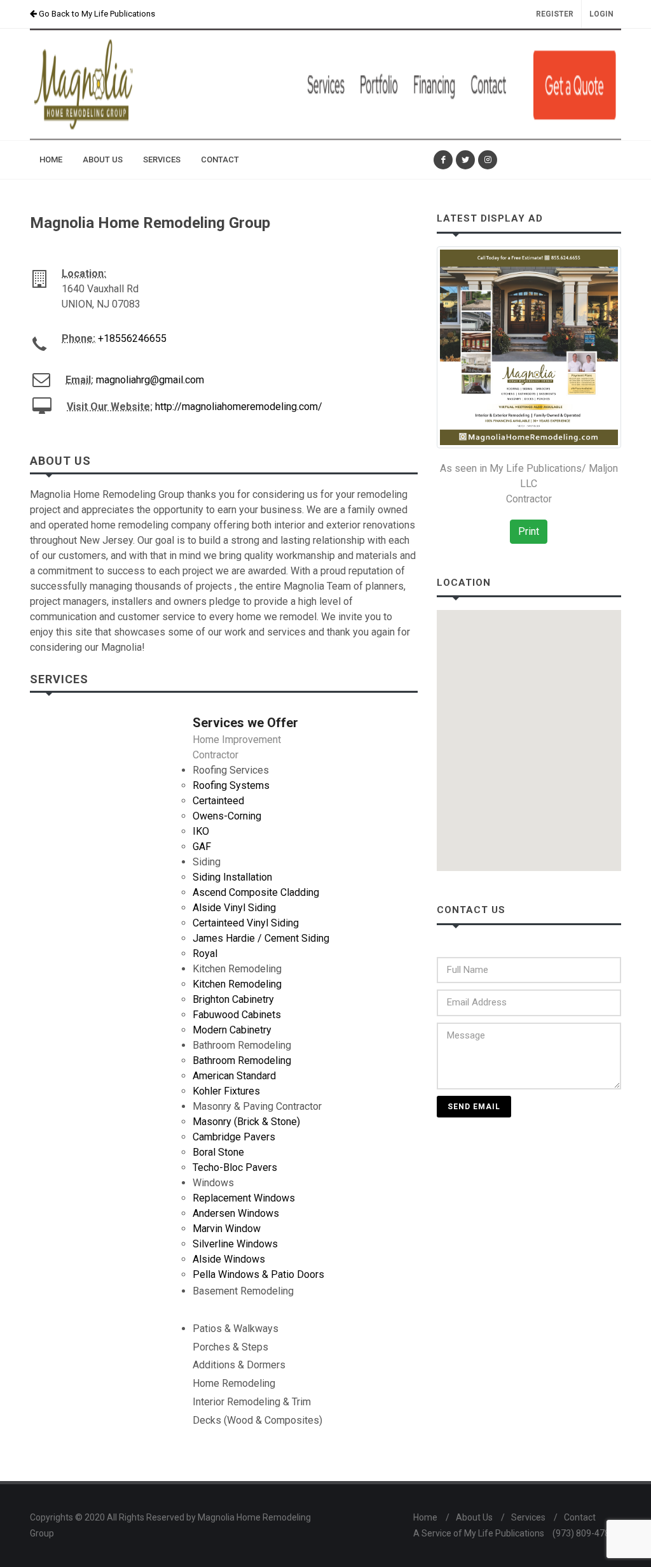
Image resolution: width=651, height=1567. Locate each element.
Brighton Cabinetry (233, 999)
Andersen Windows (236, 1213)
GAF (202, 846)
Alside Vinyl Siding (234, 908)
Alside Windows (229, 1259)
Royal (205, 953)
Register (554, 14)
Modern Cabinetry (232, 1030)
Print (528, 531)
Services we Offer (245, 722)
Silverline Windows (235, 1244)
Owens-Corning (227, 816)
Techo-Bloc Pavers (235, 1167)
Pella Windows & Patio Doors (258, 1274)
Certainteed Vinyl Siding (246, 923)
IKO (201, 831)
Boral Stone (218, 1152)
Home (425, 1517)
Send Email (474, 1106)
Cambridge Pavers (234, 1137)
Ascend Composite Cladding (256, 892)
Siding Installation (232, 877)
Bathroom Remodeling (242, 1060)
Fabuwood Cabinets (237, 1015)
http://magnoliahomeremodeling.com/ (238, 407)
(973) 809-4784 (583, 1533)
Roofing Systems (231, 785)
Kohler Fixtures (226, 1091)
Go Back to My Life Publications (96, 13)
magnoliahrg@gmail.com (150, 380)
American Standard (234, 1076)
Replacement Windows (244, 1198)
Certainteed (218, 801)
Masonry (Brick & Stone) (246, 1122)
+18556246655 (132, 338)
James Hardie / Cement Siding (261, 938)
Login (601, 14)
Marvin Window (227, 1229)
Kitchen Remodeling (237, 984)
